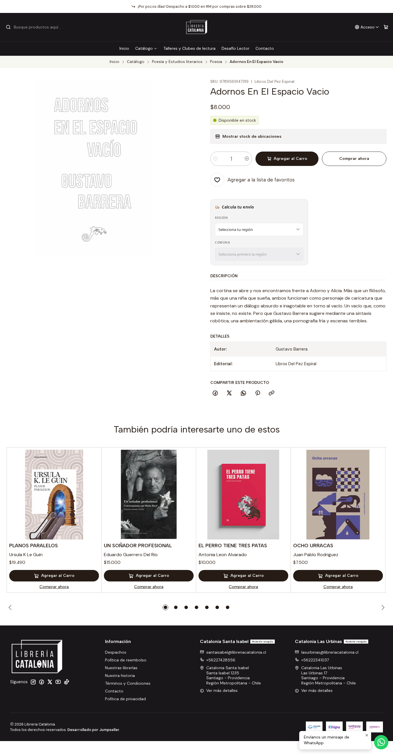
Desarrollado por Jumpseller (93, 729)
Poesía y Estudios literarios (177, 62)
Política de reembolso (125, 660)
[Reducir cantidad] (215, 159)
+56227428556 (220, 660)
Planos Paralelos (33, 545)
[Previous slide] (11, 607)
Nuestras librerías (121, 667)
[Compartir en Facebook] (215, 393)
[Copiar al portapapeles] (271, 393)
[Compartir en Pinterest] (257, 393)
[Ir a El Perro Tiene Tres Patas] (243, 494)
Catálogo (144, 48)
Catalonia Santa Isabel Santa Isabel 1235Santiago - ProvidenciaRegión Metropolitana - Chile (233, 675)
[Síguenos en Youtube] (58, 682)
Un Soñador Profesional (138, 545)
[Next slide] (382, 607)
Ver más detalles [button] (222, 690)
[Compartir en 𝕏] (229, 393)
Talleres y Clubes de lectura (189, 48)
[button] (165, 607)
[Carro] (386, 27)
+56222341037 (315, 660)
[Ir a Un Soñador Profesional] (149, 494)
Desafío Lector (235, 48)
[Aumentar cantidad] (247, 159)
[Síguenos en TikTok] (66, 682)
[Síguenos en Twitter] (50, 682)
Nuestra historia (120, 675)
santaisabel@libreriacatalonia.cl (236, 652)
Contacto (264, 48)
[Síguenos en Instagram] (33, 682)
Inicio (124, 48)
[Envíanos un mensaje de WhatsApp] (381, 742)
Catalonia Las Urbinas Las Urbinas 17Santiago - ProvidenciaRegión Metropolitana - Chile (328, 675)
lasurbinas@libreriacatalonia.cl (329, 652)
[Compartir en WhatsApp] (243, 393)
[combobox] (35, 27)
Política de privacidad (125, 698)
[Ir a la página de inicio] (197, 27)
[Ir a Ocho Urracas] (338, 494)
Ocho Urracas (313, 545)
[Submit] (8, 27)
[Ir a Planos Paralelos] (54, 494)
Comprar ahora (354, 158)
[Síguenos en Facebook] (41, 682)
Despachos (115, 652)
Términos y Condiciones (127, 683)
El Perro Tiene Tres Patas (233, 545)
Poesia (216, 62)
